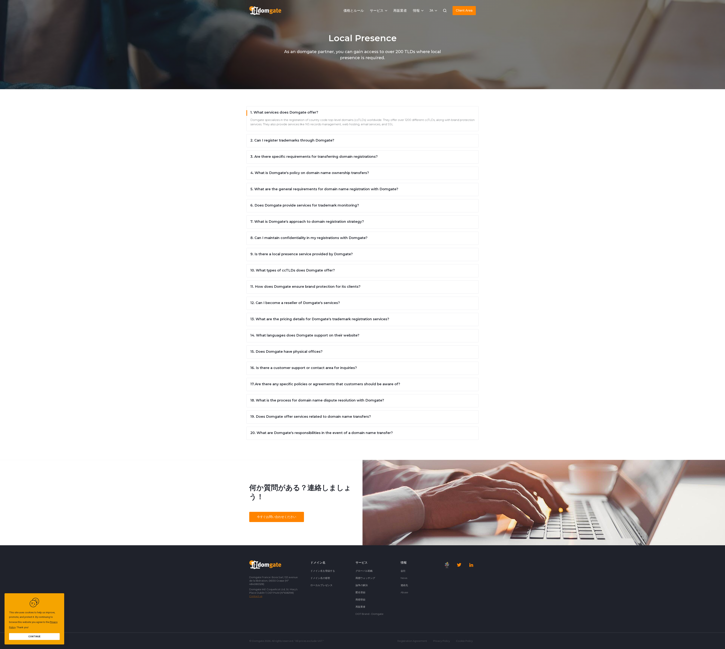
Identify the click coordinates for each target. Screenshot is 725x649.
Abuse (404, 592)
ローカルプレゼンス (321, 585)
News (404, 577)
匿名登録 (360, 592)
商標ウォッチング (365, 577)
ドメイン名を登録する (322, 570)
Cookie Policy (464, 640)
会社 (403, 570)
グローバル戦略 (364, 570)
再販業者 (360, 606)
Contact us (255, 596)
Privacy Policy (441, 640)
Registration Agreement (412, 640)
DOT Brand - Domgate (369, 613)
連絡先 (404, 585)
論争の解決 (362, 585)
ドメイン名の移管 (320, 577)
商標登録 (360, 599)
